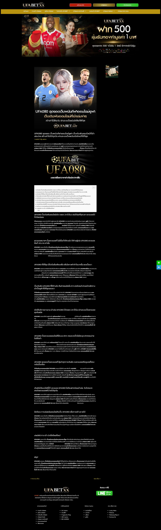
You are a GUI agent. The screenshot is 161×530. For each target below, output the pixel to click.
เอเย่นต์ (37, 139)
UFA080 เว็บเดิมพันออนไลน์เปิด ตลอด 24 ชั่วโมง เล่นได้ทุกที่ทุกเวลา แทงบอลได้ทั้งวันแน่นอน (59, 190)
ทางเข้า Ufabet (36, 11)
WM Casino (64, 517)
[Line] (159, 263)
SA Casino (64, 511)
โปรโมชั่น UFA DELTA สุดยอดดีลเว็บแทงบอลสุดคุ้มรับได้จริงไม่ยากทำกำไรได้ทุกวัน (117, 119)
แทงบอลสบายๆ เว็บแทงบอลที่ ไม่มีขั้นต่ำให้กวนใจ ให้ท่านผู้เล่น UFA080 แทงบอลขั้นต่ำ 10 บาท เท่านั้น (61, 192)
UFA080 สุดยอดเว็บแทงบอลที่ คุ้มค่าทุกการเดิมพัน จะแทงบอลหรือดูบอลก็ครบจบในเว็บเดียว (59, 202)
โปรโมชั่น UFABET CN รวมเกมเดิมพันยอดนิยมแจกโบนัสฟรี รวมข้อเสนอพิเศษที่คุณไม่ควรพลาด (116, 106)
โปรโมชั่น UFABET (62, 11)
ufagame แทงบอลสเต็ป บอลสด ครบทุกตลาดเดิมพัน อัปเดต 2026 (123, 70)
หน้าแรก (26, 11)
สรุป (39, 210)
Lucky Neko (112, 511)
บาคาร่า (87, 513)
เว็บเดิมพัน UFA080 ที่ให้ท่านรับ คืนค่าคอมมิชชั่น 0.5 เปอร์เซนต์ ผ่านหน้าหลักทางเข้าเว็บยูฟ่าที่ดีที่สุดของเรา (63, 196)
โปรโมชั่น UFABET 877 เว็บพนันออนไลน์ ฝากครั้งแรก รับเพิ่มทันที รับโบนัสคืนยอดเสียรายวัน (116, 113)
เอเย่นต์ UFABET (94, 11)
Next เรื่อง (97, 478)
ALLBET (63, 513)
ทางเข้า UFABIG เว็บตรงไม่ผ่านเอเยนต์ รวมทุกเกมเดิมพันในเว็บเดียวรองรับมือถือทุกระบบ (117, 93)
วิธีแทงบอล (41, 523)
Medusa (111, 513)
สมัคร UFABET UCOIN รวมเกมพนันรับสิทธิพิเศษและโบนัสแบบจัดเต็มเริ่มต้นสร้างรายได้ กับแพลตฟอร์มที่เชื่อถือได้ (117, 86)
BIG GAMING (65, 519)
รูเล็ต (86, 517)
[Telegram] (159, 267)
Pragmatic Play (66, 515)
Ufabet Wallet (108, 11)
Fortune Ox (112, 517)
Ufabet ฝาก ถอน (123, 11)
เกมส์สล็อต (88, 511)
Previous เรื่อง (34, 478)
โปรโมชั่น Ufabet (42, 515)
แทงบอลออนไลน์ (59, 444)
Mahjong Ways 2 (114, 515)
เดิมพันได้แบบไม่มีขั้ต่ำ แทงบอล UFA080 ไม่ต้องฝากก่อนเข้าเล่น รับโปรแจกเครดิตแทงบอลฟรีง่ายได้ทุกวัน (63, 204)
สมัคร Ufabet (49, 11)
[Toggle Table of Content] (93, 187)
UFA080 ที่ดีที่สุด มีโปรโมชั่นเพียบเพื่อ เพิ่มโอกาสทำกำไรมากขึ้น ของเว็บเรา (55, 194)
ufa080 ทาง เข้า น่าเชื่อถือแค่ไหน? (45, 208)
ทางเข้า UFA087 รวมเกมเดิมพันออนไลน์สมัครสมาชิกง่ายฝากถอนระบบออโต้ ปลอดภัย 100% (116, 100)
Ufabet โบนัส (41, 517)
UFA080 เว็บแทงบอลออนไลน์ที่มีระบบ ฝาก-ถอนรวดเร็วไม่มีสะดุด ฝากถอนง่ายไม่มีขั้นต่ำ (58, 200)
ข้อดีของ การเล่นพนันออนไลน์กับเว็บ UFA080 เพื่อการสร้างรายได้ (53, 206)
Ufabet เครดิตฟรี (78, 11)
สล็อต (78, 368)
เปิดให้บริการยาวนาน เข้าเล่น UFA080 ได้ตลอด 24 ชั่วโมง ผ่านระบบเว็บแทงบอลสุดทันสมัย (59, 198)
